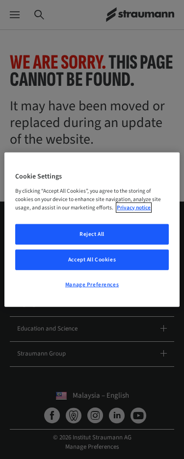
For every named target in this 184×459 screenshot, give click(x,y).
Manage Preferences (92, 284)
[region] (91, 230)
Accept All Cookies (92, 259)
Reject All (92, 234)
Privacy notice (134, 207)
